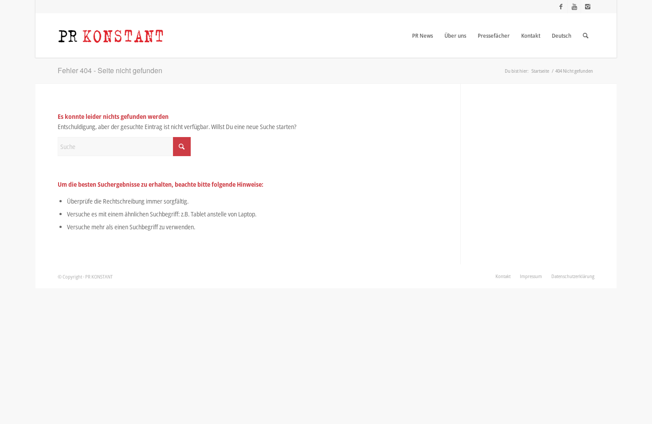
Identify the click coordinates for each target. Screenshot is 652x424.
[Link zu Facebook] (560, 6)
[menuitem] (422, 35)
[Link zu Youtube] (574, 6)
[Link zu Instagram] (587, 6)
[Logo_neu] (111, 35)
